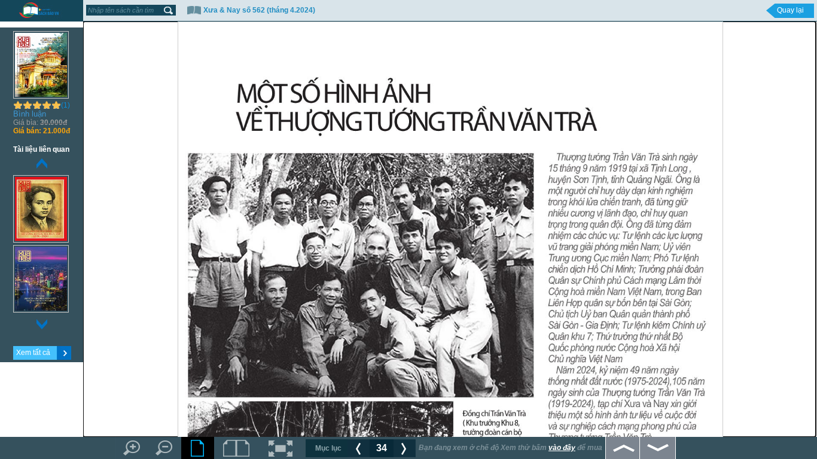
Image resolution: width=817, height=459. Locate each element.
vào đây (561, 447)
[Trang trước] (358, 448)
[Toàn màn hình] (281, 448)
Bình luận (29, 113)
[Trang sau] (405, 448)
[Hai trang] (237, 448)
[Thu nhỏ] (164, 448)
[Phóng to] (131, 448)
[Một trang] (197, 448)
